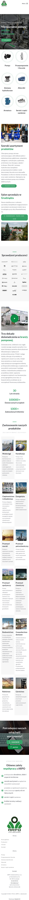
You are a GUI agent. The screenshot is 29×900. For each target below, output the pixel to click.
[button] (25, 3)
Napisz (15, 747)
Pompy (3, 854)
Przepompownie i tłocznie (8, 857)
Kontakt (3, 847)
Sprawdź (7, 40)
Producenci (4, 842)
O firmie (3, 844)
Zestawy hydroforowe (7, 859)
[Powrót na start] (4, 3)
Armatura (3, 864)
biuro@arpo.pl (14, 883)
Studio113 (17, 899)
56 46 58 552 (14, 881)
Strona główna (5, 839)
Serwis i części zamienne (7, 867)
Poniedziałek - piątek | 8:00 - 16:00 (15, 217)
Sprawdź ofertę (9, 185)
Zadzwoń (15, 742)
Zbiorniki (3, 862)
